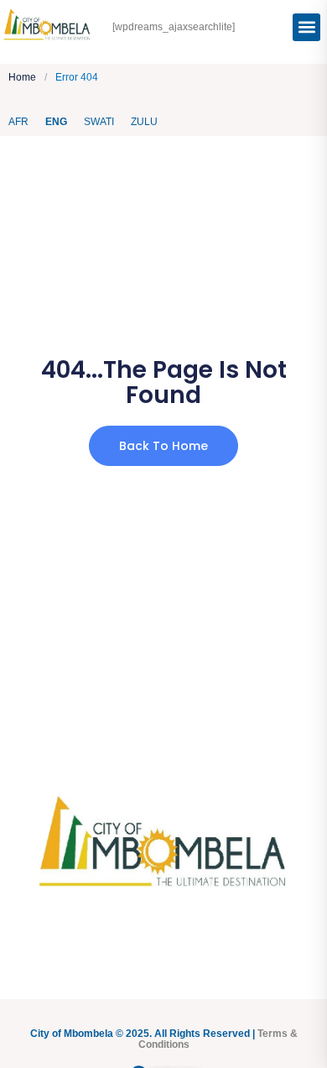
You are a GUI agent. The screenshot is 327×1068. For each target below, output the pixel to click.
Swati (99, 122)
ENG (56, 122)
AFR (18, 122)
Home (22, 77)
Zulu (144, 122)
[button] (306, 27)
